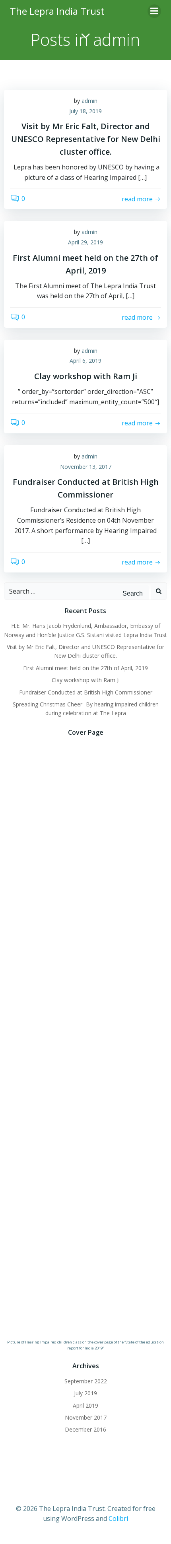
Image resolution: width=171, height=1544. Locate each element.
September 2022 (85, 1381)
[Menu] (154, 11)
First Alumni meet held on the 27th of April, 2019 (85, 668)
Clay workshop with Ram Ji (86, 680)
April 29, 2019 (85, 242)
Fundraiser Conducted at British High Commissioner (85, 692)
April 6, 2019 (85, 360)
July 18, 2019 (85, 111)
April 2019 (85, 1405)
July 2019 (85, 1393)
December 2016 (85, 1429)
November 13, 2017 (85, 466)
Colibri (118, 1518)
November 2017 (86, 1417)
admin (89, 100)
